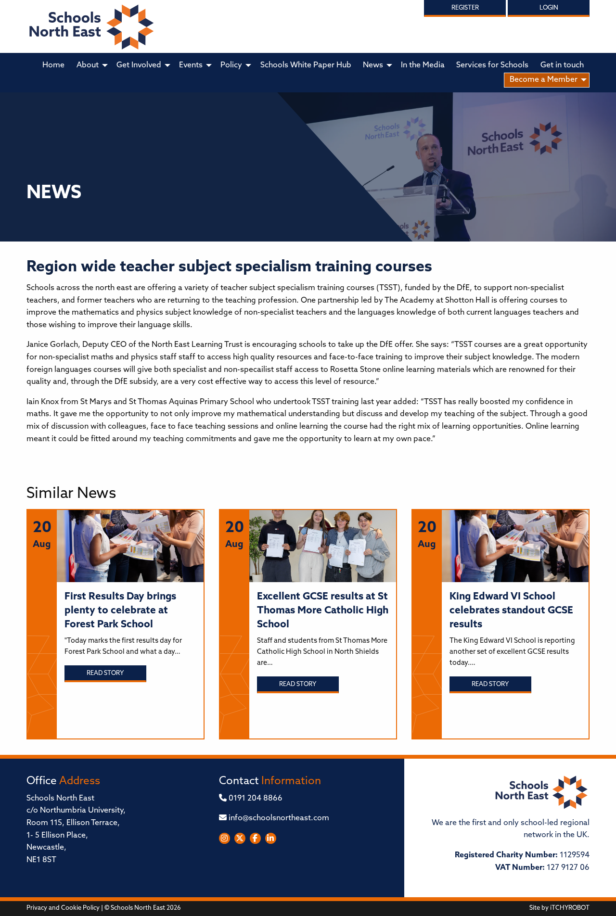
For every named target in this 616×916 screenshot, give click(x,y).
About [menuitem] (88, 65)
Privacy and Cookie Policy (63, 908)
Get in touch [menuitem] (562, 65)
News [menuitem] (373, 65)
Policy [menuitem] (231, 65)
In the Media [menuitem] (423, 65)
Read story (105, 673)
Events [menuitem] (191, 65)
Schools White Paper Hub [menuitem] (305, 65)
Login (548, 8)
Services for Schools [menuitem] (492, 65)
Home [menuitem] (53, 65)
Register (465, 8)
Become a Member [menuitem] (544, 80)
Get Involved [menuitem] (138, 65)
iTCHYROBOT (570, 908)
